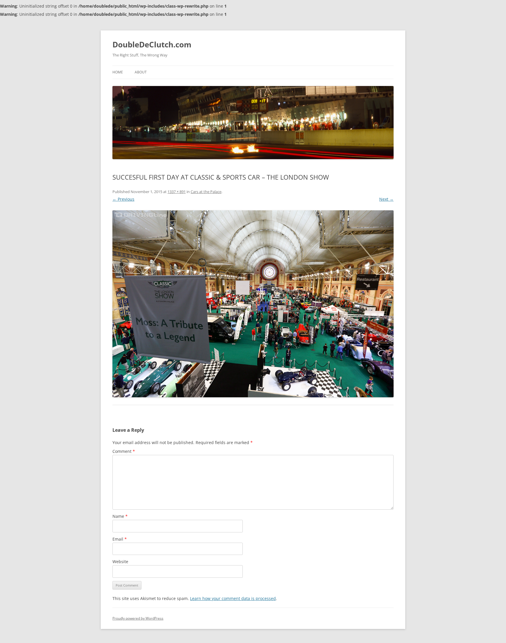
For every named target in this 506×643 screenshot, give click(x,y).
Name (120, 516)
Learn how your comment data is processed (233, 598)
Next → (386, 199)
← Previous (123, 199)
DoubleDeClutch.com (152, 44)
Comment (123, 451)
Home (117, 72)
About (141, 72)
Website (120, 561)
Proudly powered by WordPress (137, 618)
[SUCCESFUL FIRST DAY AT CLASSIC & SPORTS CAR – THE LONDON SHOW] (253, 304)
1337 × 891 (176, 191)
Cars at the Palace (206, 191)
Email (119, 539)
